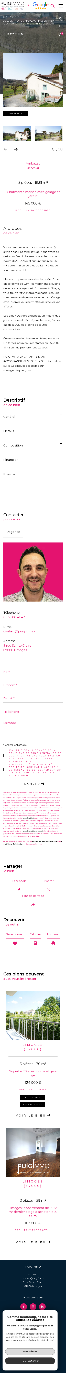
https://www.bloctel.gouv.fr (33, 831)
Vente (18, 21)
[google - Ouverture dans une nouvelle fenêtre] (40, 8)
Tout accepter (30, 1360)
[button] (16, 149)
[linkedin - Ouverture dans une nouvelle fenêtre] (42, 1306)
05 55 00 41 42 (14, 617)
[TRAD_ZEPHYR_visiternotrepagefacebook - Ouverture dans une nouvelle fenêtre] (23, 1306)
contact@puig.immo (19, 631)
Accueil (8, 21)
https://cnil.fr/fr (28, 818)
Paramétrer (30, 1351)
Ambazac (30, 21)
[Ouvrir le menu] (61, 6)
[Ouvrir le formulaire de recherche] (52, 6)
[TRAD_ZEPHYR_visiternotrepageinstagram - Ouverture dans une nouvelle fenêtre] (33, 1306)
